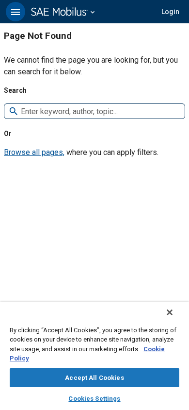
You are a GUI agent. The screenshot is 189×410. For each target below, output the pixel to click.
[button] (15, 11)
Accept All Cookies (94, 377)
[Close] (170, 312)
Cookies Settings (94, 398)
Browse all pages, (34, 152)
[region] (94, 356)
